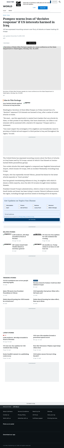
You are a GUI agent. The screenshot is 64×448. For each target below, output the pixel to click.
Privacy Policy (22, 216)
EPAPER (55, 1)
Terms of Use (31, 216)
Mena (8, 15)
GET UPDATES (32, 219)
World (4, 15)
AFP (4, 38)
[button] (4, 2)
